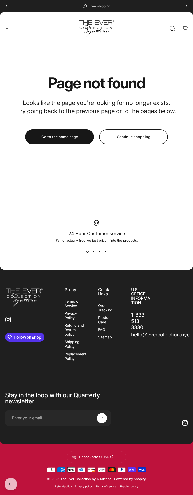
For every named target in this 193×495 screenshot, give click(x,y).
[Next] (185, 6)
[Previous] (7, 6)
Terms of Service (72, 303)
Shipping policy (128, 486)
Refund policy (63, 486)
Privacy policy (84, 486)
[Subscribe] (102, 418)
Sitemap (105, 337)
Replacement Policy (75, 356)
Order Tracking (105, 307)
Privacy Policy (71, 315)
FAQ (101, 329)
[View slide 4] (106, 252)
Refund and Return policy (74, 329)
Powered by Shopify (130, 479)
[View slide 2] (93, 252)
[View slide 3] (99, 252)
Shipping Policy (72, 344)
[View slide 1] (87, 252)
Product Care (105, 319)
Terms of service (106, 486)
